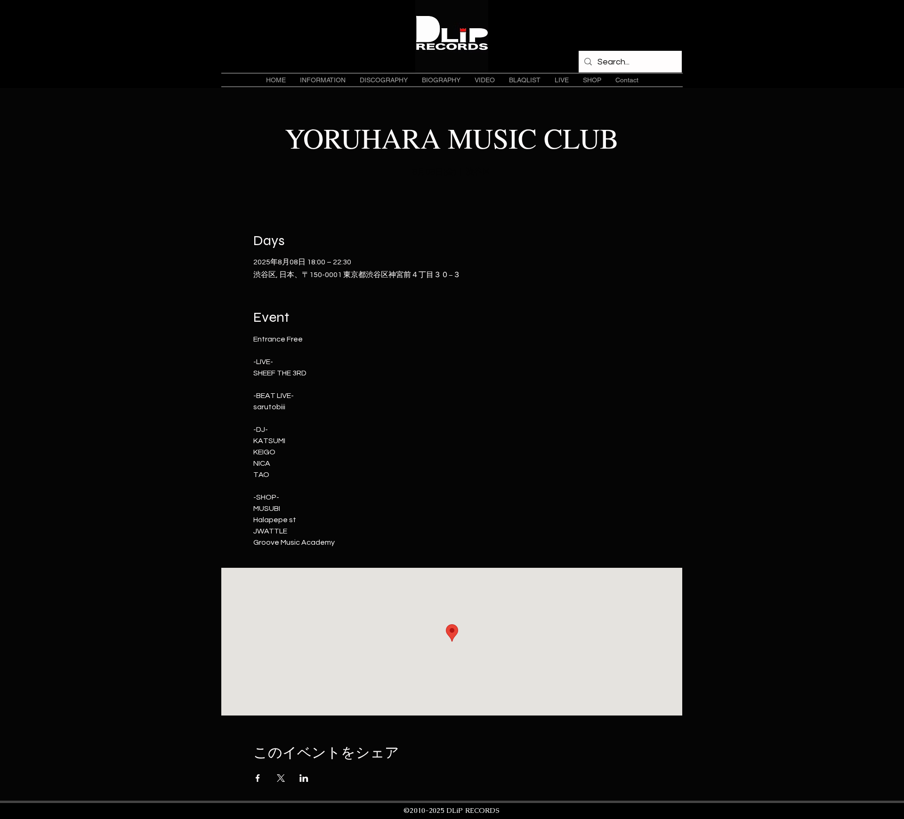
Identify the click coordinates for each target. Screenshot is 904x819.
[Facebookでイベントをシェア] (257, 778)
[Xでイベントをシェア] (280, 778)
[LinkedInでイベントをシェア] (303, 778)
